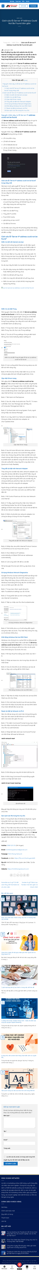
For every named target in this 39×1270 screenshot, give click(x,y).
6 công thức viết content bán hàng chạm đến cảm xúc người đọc (18, 1056)
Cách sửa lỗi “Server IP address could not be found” (19, 93)
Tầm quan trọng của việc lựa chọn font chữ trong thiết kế (17, 1090)
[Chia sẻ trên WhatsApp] (11, 875)
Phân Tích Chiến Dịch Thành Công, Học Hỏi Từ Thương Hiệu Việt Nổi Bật (18, 918)
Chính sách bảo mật (8, 1211)
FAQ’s (23, 1)
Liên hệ (27, 1)
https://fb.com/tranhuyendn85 (25, 858)
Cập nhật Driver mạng (12, 99)
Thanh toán (18, 1)
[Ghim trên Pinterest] (24, 875)
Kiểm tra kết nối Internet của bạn (15, 95)
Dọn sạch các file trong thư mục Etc (16, 110)
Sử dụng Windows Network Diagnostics (17, 104)
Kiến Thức (19, 18)
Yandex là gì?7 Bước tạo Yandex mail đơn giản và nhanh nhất (29, 884)
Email (6, 1140)
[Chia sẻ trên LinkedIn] (27, 875)
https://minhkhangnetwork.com (18, 869)
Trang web (7, 1148)
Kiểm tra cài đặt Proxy (12, 97)
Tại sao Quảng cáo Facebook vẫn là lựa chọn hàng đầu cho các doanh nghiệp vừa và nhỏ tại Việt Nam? (22, 1233)
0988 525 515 (11, 845)
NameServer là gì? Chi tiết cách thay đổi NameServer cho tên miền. (10, 884)
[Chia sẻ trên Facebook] (14, 875)
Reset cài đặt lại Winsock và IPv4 (15, 108)
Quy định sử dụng (7, 1214)
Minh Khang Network (15, 854)
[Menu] (3, 5)
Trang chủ (6, 42)
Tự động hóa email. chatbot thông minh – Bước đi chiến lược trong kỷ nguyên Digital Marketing (18, 1021)
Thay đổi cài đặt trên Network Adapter (17, 101)
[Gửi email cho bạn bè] (21, 875)
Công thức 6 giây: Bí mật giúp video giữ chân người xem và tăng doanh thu (18, 953)
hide (25, 80)
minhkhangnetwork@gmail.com (16, 850)
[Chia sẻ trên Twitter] (17, 875)
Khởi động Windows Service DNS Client (17, 106)
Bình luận (7, 1115)
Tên (5, 1131)
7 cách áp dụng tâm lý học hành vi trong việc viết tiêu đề (17, 987)
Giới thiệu (12, 1)
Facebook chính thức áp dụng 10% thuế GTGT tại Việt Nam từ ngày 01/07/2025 (22, 1252)
